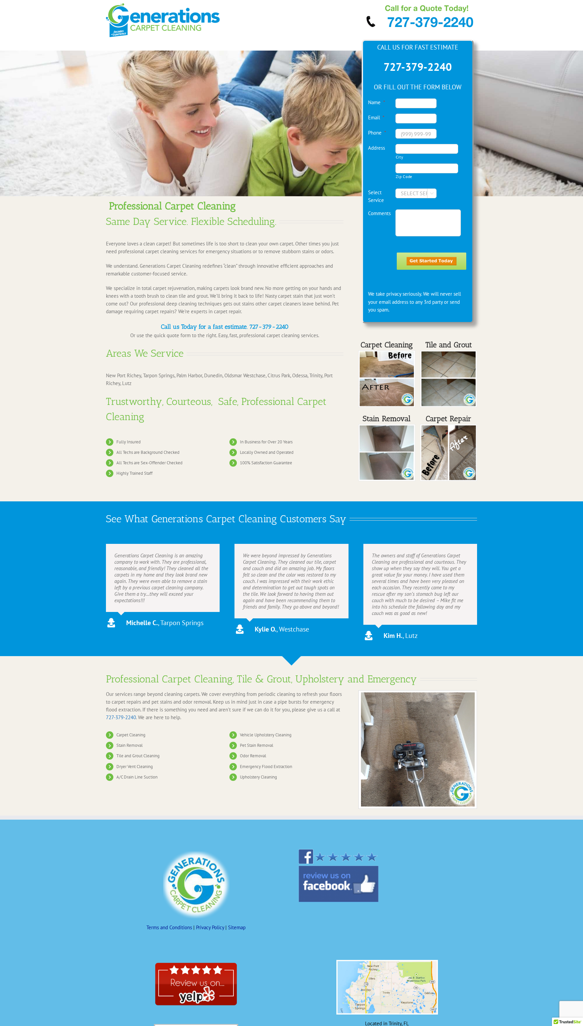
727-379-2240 (269, 326)
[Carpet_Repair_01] (448, 426)
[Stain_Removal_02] (386, 426)
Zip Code (404, 176)
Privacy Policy (210, 927)
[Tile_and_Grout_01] (448, 353)
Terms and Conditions (169, 927)
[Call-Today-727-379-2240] (420, 6)
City (400, 156)
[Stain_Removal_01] (386, 353)
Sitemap (237, 927)
